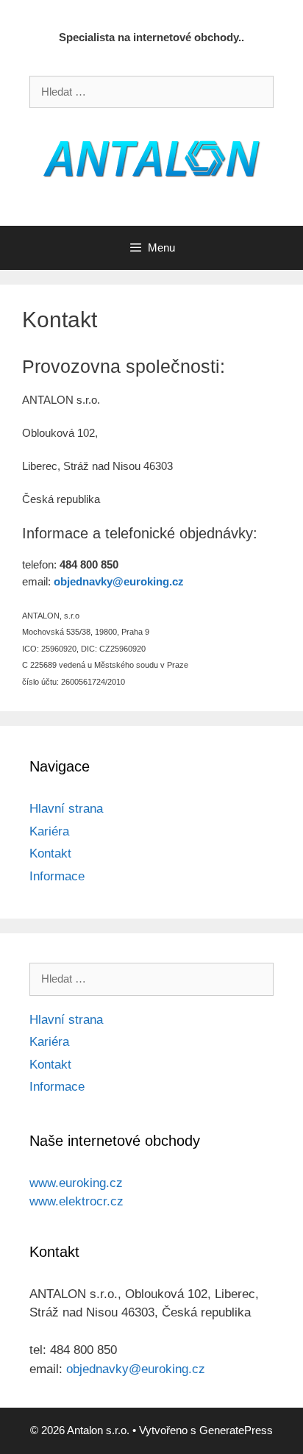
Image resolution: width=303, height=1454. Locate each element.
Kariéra (49, 831)
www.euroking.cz (76, 1183)
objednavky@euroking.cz (135, 1369)
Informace (57, 876)
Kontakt (50, 853)
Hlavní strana (66, 809)
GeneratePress (236, 1430)
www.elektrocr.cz (76, 1201)
